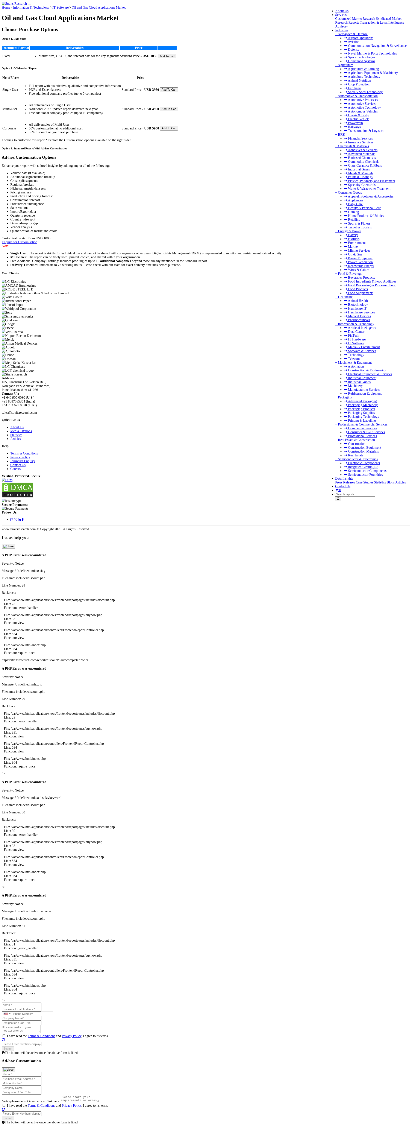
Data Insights (344, 478)
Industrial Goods (359, 382)
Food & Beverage (350, 273)
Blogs (391, 482)
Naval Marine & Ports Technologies (372, 53)
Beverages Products (361, 277)
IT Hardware (356, 339)
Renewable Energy (360, 266)
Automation (355, 366)
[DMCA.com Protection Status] (18, 497)
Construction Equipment (364, 447)
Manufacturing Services (363, 389)
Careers (15, 469)
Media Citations (21, 431)
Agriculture (345, 65)
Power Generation (360, 262)
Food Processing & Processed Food (371, 285)
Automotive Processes (362, 100)
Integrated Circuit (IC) (362, 467)
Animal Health (357, 300)
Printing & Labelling (361, 420)
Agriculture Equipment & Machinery (372, 72)
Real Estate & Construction (356, 440)
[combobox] (7, 1014)
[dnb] (7, 480)
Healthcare (345, 297)
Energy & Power (349, 231)
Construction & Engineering (366, 370)
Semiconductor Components (366, 471)
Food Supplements (360, 293)
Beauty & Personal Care (364, 208)
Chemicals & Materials (353, 146)
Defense (353, 49)
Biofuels (353, 239)
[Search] (338, 499)
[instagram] (12, 519)
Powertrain (355, 123)
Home (6, 7)
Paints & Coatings (360, 177)
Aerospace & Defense (353, 34)
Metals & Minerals (360, 173)
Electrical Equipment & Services (369, 374)
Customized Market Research (355, 18)
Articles (400, 482)
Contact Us (342, 486)
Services (341, 15)
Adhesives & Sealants (362, 150)
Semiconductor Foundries (365, 474)
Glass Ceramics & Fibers (364, 165)
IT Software (355, 343)
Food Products (357, 289)
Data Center (355, 331)
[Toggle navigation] (29, 4)
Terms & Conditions (24, 453)
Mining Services (358, 250)
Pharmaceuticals (358, 320)
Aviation (353, 42)
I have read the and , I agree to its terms (57, 1036)
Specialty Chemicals (361, 185)
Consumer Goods (350, 192)
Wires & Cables (358, 270)
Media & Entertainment (363, 347)
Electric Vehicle (358, 119)
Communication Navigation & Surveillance (377, 45)
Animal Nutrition (359, 80)
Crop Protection (358, 84)
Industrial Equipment (361, 378)
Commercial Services (362, 428)
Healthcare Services (361, 312)
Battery (352, 235)
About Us (341, 11)
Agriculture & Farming (363, 69)
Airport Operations (360, 38)
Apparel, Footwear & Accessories (370, 196)
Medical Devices (359, 316)
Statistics (380, 482)
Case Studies (364, 482)
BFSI (341, 134)
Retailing (353, 219)
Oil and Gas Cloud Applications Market (99, 7)
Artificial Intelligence (361, 328)
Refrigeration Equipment (364, 393)
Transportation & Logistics (365, 130)
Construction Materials (363, 451)
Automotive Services (361, 103)
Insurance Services (360, 142)
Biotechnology (357, 304)
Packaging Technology (363, 416)
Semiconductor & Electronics (358, 459)
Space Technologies (361, 57)
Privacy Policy (20, 457)
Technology (355, 355)
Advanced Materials (361, 154)
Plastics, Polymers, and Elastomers (371, 181)
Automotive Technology (364, 107)
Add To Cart (167, 56)
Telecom (353, 358)
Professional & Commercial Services (363, 424)
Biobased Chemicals (361, 158)
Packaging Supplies (361, 413)
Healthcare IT (357, 308)
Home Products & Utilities (365, 215)
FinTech (353, 335)
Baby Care (355, 204)
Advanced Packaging (362, 401)
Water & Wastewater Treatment (368, 188)
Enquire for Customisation (19, 242)
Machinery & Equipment (355, 362)
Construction (356, 443)
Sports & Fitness (358, 223)
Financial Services (360, 138)
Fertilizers (354, 88)
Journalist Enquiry (22, 461)
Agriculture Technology (363, 76)
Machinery (355, 385)
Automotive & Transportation (358, 96)
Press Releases (345, 482)
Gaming (353, 212)
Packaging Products (361, 409)
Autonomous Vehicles (362, 111)
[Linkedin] (20, 519)
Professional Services (362, 436)
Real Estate (355, 455)
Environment (356, 243)
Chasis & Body (358, 115)
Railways (354, 127)
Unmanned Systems (361, 61)
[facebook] (23, 519)
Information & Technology (356, 324)
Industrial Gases (358, 169)
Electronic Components (363, 463)
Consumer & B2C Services (366, 432)
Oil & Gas (354, 254)
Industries (341, 30)
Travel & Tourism (359, 227)
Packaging (345, 397)
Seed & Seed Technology (365, 92)
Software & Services (361, 351)
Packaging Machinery (362, 405)
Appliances (355, 200)
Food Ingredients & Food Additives (371, 281)
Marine (352, 246)
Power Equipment (360, 258)
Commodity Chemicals (363, 161)
